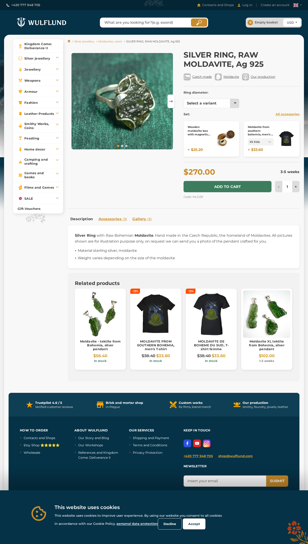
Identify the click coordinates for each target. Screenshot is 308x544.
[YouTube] (197, 443)
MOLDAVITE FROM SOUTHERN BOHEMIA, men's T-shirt (156, 345)
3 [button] (126, 146)
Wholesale (32, 453)
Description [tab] (81, 219)
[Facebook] (187, 443)
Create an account (275, 5)
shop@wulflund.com (235, 456)
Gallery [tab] (142, 219)
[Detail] (226, 139)
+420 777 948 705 (25, 5)
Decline (169, 524)
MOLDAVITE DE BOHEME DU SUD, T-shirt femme (211, 345)
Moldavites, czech (110, 41)
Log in (247, 5)
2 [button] (122, 146)
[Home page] (69, 41)
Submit (277, 481)
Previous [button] (73, 101)
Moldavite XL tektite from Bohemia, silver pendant (267, 345)
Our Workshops (90, 445)
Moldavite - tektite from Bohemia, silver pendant (100, 345)
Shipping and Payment (151, 438)
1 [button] (118, 146)
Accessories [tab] (113, 219)
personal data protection (137, 524)
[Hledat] (199, 23)
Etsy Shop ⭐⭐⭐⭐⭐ (42, 445)
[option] (122, 101)
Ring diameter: (196, 92)
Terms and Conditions (150, 445)
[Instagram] (207, 443)
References (87, 453)
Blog (105, 438)
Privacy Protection (147, 453)
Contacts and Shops (218, 5)
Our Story (86, 438)
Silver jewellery (84, 41)
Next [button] (171, 101)
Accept (194, 524)
